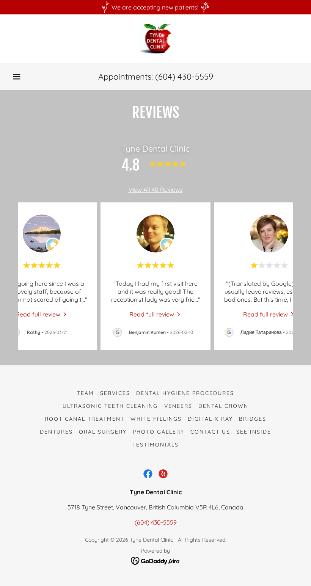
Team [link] (85, 393)
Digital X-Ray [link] (210, 418)
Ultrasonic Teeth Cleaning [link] (110, 406)
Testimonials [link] (155, 444)
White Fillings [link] (155, 418)
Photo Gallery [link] (158, 431)
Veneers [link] (178, 406)
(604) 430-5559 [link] (184, 76)
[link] (155, 39)
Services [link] (115, 393)
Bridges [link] (252, 418)
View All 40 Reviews (156, 189)
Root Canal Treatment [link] (84, 418)
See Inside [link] (253, 431)
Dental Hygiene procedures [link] (185, 393)
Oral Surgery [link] (103, 431)
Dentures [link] (56, 431)
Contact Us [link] (210, 431)
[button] (16, 76)
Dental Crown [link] (223, 406)
